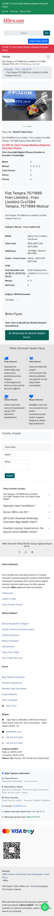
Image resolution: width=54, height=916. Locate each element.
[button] (27, 106)
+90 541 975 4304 (14, 743)
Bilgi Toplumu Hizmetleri (13, 677)
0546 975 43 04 (33, 817)
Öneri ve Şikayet (9, 700)
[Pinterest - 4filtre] (33, 552)
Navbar (6, 56)
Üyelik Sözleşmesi (10, 635)
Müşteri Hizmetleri (10, 640)
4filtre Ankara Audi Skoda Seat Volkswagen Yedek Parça (25, 876)
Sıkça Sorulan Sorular (12, 604)
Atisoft (33, 886)
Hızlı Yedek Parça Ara (12, 658)
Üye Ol (5, 11)
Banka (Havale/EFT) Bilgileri (15, 623)
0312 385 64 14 (38, 811)
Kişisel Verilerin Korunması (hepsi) (18, 629)
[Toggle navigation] (48, 56)
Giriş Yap (14, 11)
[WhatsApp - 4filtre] (27, 552)
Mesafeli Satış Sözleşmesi (14, 688)
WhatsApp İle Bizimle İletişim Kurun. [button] (28, 335)
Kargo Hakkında (9, 694)
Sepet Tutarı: (38, 41)
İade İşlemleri (8, 646)
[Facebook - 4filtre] (20, 552)
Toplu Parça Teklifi (10, 652)
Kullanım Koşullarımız (12, 682)
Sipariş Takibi (25, 11)
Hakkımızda (7, 593)
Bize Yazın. (12, 705)
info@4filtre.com (19, 806)
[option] (27, 106)
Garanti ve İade (9, 598)
